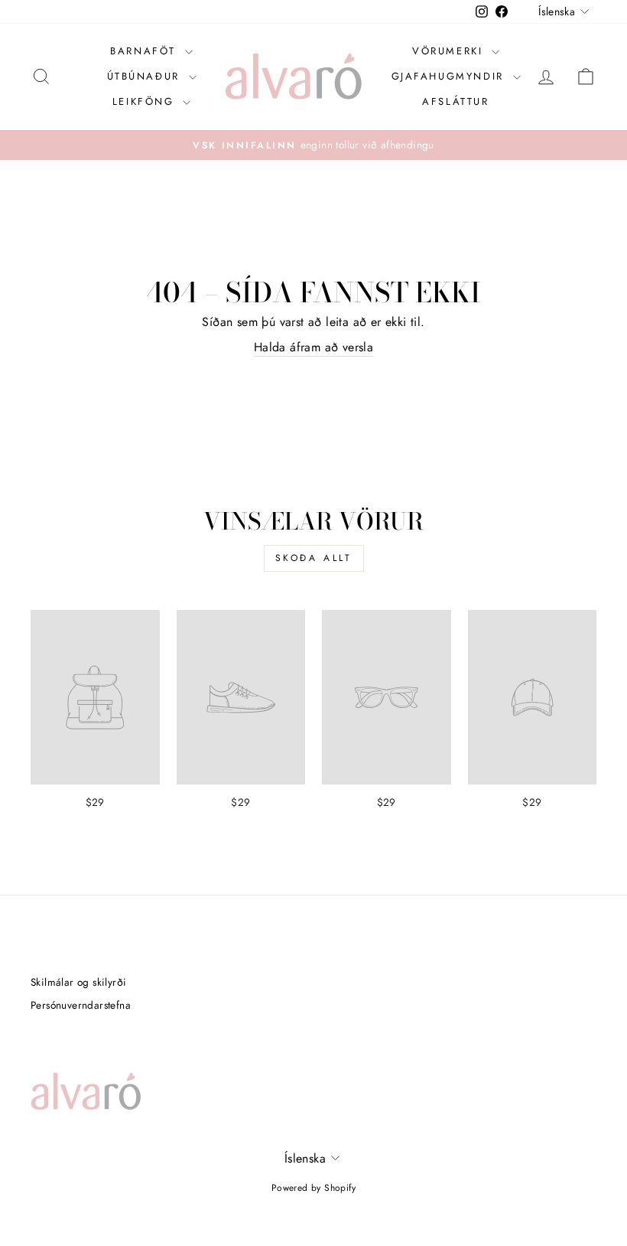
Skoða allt (313, 558)
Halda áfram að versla (313, 347)
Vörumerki (450, 51)
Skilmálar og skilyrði (78, 982)
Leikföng (145, 101)
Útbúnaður (146, 76)
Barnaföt (145, 51)
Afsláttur (455, 101)
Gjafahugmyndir (450, 76)
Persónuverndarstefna (81, 1005)
